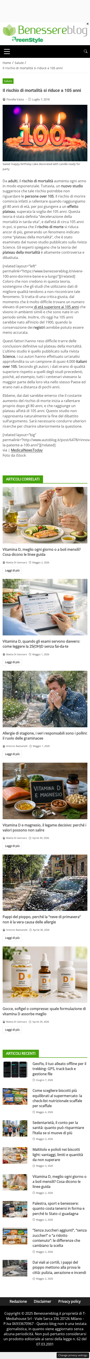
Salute (8, 81)
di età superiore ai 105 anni (56, 306)
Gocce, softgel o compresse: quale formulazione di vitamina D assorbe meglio (44, 1011)
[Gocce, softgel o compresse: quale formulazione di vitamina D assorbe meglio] (45, 974)
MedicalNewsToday (27, 450)
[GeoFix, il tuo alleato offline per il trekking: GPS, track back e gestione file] (15, 1069)
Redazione (18, 1301)
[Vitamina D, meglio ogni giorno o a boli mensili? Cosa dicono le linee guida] (45, 515)
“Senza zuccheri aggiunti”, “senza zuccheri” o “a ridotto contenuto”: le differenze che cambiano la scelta (60, 1238)
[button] (85, 51)
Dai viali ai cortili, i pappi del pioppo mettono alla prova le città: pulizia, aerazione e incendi (59, 1267)
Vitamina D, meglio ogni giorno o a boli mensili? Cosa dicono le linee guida (42, 552)
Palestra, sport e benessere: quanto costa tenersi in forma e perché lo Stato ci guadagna (59, 1208)
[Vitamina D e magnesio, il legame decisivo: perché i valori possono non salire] (45, 791)
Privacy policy (69, 1301)
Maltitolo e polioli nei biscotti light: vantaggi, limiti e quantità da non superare (58, 1154)
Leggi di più (12, 570)
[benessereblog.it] (45, 33)
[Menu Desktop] (7, 51)
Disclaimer (42, 1301)
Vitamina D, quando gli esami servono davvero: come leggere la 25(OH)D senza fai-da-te (41, 644)
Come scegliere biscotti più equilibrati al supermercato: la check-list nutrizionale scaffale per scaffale (57, 1098)
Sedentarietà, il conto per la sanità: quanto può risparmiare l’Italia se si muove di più (58, 1127)
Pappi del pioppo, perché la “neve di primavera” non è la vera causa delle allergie (42, 919)
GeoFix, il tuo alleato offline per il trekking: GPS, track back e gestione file (59, 1068)
